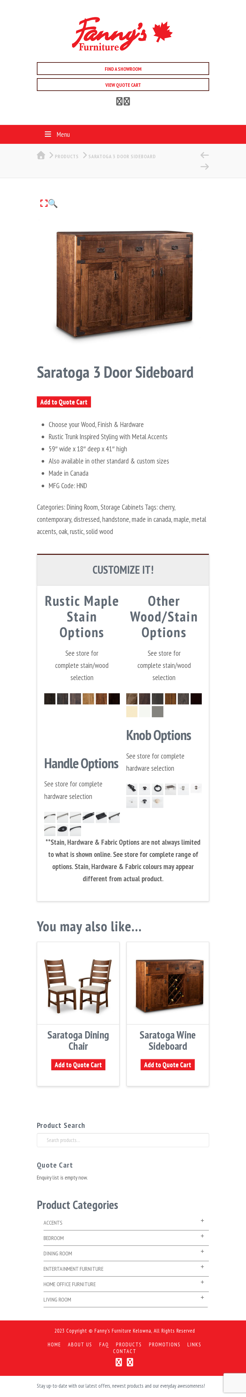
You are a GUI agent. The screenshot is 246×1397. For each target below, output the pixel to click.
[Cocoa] (114, 698)
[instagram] (127, 102)
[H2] (49, 830)
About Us (80, 1344)
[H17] (157, 789)
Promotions (165, 1344)
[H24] (170, 789)
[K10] (144, 789)
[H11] (75, 817)
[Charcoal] (49, 698)
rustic (76, 531)
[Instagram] (130, 1362)
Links (194, 1344)
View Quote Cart (123, 85)
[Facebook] (119, 102)
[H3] (101, 817)
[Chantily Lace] (144, 711)
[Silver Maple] (157, 698)
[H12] (88, 817)
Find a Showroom (123, 69)
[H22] (49, 817)
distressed (87, 519)
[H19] (75, 830)
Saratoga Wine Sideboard (168, 1040)
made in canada (151, 519)
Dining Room (82, 507)
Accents (53, 1222)
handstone (115, 519)
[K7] (183, 789)
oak (63, 531)
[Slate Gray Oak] (183, 698)
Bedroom (54, 1238)
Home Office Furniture (70, 1284)
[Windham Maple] (131, 711)
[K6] (144, 802)
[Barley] (88, 698)
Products (129, 1344)
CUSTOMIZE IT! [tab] (123, 569)
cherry (166, 507)
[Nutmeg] (101, 698)
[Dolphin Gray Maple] (157, 711)
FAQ (104, 1344)
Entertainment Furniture (73, 1268)
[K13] (196, 789)
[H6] (62, 830)
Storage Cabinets (122, 507)
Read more (78, 1015)
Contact (124, 1351)
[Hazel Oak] (196, 698)
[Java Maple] (131, 698)
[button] (49, 203)
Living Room (57, 1299)
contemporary (54, 519)
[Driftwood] (75, 698)
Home (54, 1344)
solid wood (99, 531)
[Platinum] (62, 698)
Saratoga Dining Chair (78, 1040)
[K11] (131, 802)
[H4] (131, 789)
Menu (63, 134)
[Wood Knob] (157, 802)
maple (181, 519)
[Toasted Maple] (144, 698)
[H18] (62, 817)
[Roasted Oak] (170, 698)
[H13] (114, 817)
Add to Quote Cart (63, 402)
